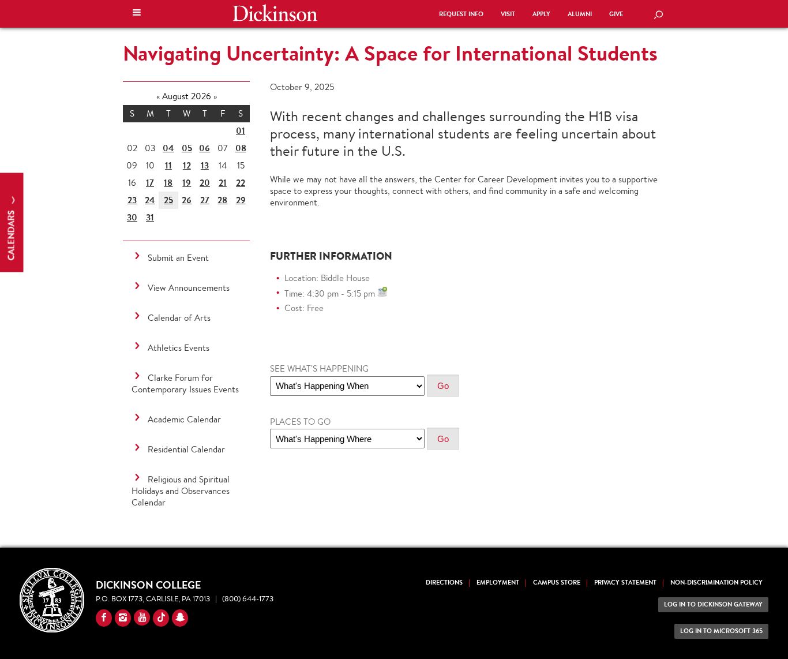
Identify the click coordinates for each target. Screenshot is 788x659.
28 (222, 200)
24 (150, 200)
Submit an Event (178, 257)
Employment (497, 582)
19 (186, 183)
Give (616, 14)
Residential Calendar (186, 449)
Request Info (461, 14)
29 (241, 200)
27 (204, 200)
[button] (137, 14)
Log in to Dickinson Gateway (713, 604)
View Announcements (189, 287)
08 (240, 148)
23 (132, 200)
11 (168, 165)
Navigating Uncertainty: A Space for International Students (390, 53)
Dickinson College (275, 12)
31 (150, 217)
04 (168, 148)
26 (187, 200)
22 (240, 183)
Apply (541, 14)
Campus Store (556, 582)
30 (132, 217)
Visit (508, 14)
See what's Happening (319, 368)
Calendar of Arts (179, 317)
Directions (444, 582)
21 (223, 183)
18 (168, 183)
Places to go (300, 421)
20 (205, 183)
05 (187, 148)
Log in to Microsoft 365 (721, 631)
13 (205, 165)
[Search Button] (658, 15)
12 (187, 165)
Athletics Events (178, 347)
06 (204, 148)
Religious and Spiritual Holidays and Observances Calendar (181, 491)
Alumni (580, 14)
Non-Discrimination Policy (716, 582)
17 (150, 183)
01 (240, 131)
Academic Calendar (184, 419)
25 (168, 200)
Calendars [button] (11, 234)
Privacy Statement (625, 582)
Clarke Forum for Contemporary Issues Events (185, 383)
